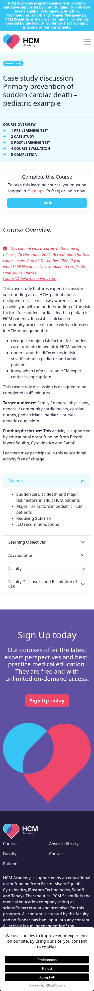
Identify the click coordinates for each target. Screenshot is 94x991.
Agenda (15, 480)
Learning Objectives (27, 542)
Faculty (15, 568)
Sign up (35, 191)
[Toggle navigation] (87, 41)
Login (47, 203)
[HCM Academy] (21, 41)
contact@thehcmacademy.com (29, 278)
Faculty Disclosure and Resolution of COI (42, 584)
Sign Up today (47, 700)
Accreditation (21, 555)
